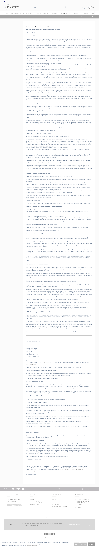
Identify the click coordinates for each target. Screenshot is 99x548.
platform (46, 362)
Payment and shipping (36, 502)
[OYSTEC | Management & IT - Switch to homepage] (17, 7)
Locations (79, 507)
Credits (54, 502)
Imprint (54, 500)
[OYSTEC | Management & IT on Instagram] (49, 534)
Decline (77, 544)
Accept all (83, 544)
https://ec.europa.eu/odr (31, 364)
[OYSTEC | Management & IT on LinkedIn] (52, 534)
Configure (91, 544)
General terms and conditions (60, 506)
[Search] (66, 7)
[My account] (87, 7)
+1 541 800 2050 (14, 505)
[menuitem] (49, 7)
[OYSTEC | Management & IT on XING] (54, 534)
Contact (32, 500)
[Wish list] (83, 7)
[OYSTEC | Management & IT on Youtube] (47, 534)
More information (32, 545)
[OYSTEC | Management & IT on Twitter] (44, 534)
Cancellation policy (35, 504)
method (85, 72)
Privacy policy (56, 504)
